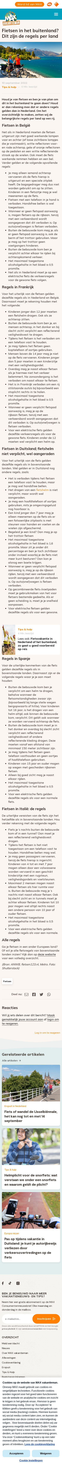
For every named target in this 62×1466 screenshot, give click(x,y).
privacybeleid (8, 1329)
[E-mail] (26, 994)
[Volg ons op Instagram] (18, 1284)
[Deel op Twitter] (41, 994)
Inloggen (20, 1377)
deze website (47, 954)
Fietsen (7, 981)
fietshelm (42, 490)
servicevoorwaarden (32, 1329)
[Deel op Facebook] (34, 994)
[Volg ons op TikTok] (10, 1284)
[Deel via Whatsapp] (49, 994)
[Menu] (56, 14)
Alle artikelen (10, 1060)
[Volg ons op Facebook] (3, 1284)
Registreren (8, 1377)
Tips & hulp (9, 87)
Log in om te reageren (47, 1032)
